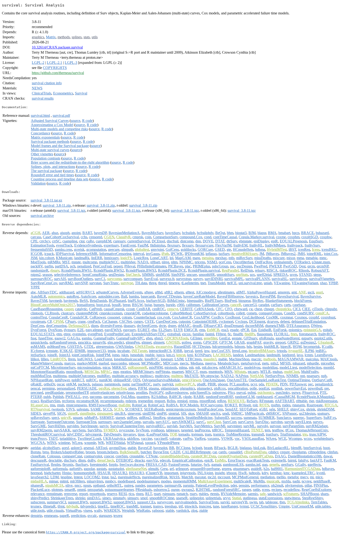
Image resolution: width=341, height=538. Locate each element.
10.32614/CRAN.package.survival (57, 47)
